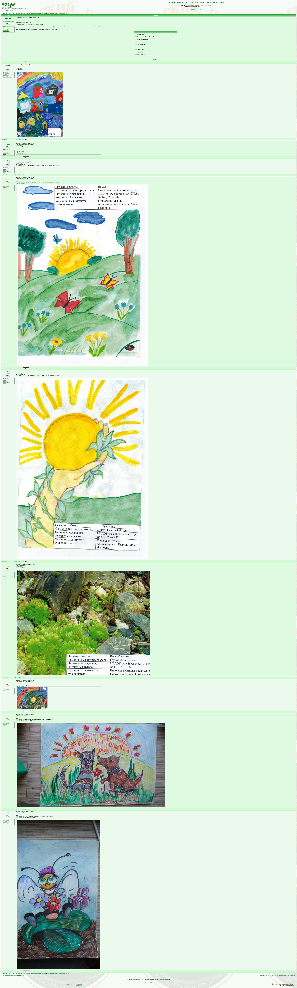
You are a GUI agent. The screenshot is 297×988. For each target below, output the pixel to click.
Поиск (193, 9)
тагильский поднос (9, 8)
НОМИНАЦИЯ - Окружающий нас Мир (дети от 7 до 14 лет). (281, 975)
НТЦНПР (27, 8)
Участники (199, 9)
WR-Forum (150, 982)
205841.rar (20, 153)
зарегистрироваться (167, 979)
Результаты (155, 59)
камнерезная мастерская (18, 8)
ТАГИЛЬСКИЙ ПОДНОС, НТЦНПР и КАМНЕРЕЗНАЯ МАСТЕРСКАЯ (15, 13)
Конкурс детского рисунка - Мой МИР (38, 13)
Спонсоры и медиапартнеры (9, 975)
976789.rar (20, 171)
